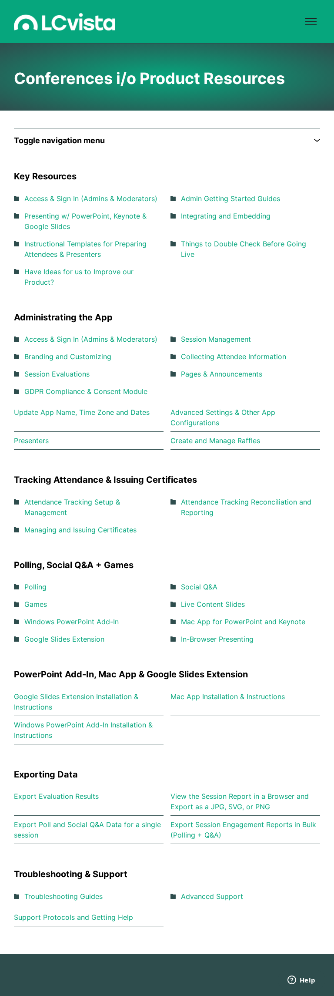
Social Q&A (199, 586)
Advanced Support (212, 896)
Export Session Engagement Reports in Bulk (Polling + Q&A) (243, 829)
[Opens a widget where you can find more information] (301, 981)
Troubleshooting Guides (63, 896)
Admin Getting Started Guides (230, 198)
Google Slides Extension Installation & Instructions (76, 701)
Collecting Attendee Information (233, 356)
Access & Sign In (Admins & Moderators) (90, 198)
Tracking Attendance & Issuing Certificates (105, 479)
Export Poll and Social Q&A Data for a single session (87, 829)
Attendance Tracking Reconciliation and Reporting (246, 507)
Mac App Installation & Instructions (227, 696)
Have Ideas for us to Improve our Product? (79, 276)
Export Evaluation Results (56, 796)
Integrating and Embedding (226, 216)
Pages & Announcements (221, 374)
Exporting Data (46, 774)
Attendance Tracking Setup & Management (72, 507)
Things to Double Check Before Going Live (243, 249)
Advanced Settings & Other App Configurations (222, 417)
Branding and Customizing (67, 356)
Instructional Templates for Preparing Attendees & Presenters (85, 249)
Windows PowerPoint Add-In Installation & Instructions (83, 730)
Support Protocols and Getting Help (73, 917)
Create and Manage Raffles (215, 440)
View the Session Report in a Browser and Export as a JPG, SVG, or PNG (239, 801)
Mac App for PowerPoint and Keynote (243, 621)
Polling (35, 586)
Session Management (216, 339)
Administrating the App (63, 317)
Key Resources (45, 176)
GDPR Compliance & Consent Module (85, 391)
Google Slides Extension (64, 639)
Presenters (31, 440)
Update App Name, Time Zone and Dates (82, 412)
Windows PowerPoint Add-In (71, 621)
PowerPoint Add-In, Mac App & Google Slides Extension (131, 674)
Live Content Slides (213, 604)
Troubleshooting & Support (70, 874)
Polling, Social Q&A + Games (74, 565)
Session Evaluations (57, 374)
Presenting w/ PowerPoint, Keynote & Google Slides (85, 221)
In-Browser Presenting (217, 639)
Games (35, 604)
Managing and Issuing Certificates (80, 529)
